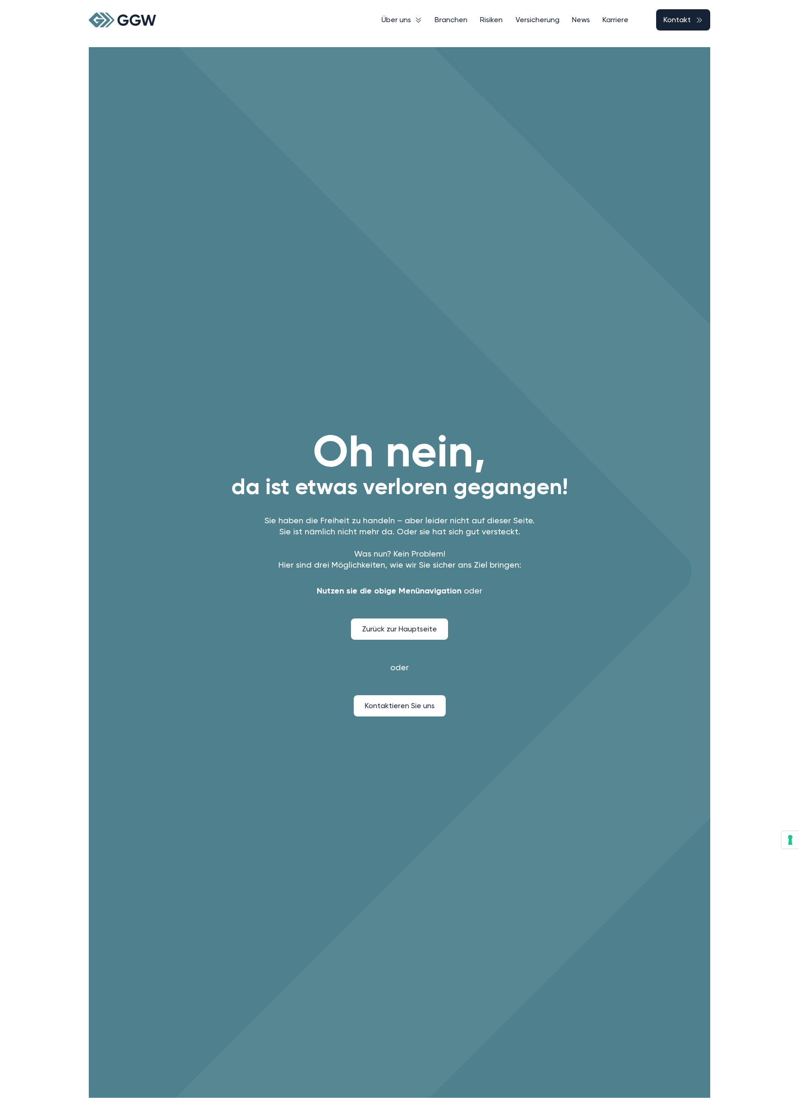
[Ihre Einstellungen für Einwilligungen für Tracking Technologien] (790, 840)
